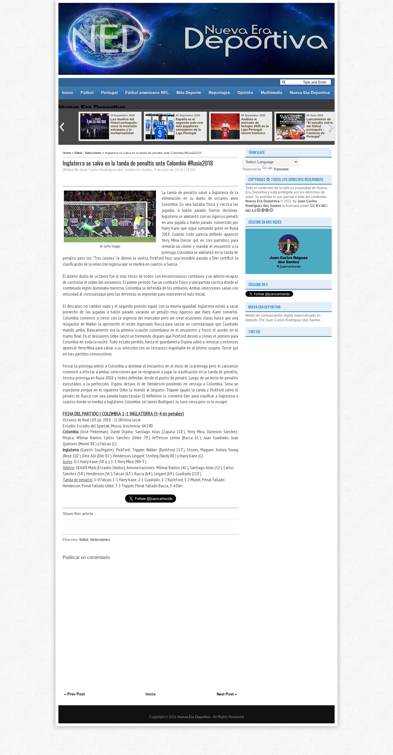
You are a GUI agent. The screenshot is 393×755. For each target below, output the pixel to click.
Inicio (67, 92)
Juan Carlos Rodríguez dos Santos (281, 203)
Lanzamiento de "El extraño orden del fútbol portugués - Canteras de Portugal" (319, 127)
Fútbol (87, 92)
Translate (281, 169)
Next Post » (227, 694)
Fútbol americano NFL (147, 92)
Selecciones (93, 153)
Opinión (245, 92)
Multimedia (271, 92)
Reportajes (219, 92)
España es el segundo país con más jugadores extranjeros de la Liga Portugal (189, 126)
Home (67, 153)
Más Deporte (188, 92)
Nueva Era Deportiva (310, 92)
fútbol (78, 153)
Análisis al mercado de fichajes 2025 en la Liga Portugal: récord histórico (255, 126)
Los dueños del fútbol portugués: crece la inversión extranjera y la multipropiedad (124, 126)
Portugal (109, 92)
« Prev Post (74, 694)
